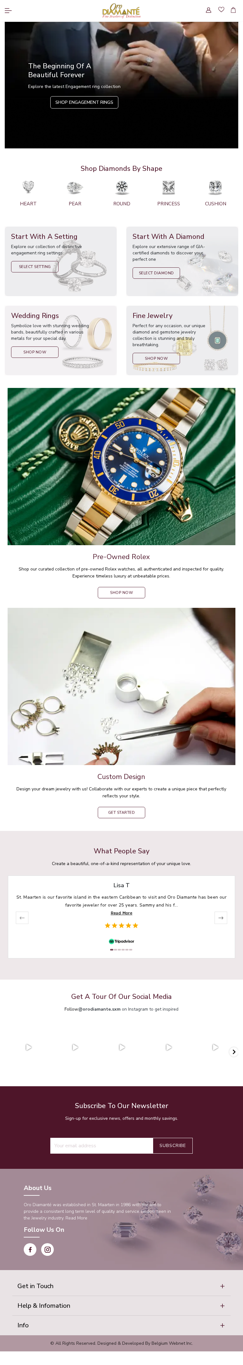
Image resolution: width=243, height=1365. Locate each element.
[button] (121, 1286)
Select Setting (35, 266)
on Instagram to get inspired (128, 1009)
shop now (121, 592)
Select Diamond (156, 273)
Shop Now (34, 352)
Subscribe (172, 1146)
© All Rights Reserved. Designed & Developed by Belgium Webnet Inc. (121, 1343)
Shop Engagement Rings (84, 102)
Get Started (121, 812)
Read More (122, 913)
